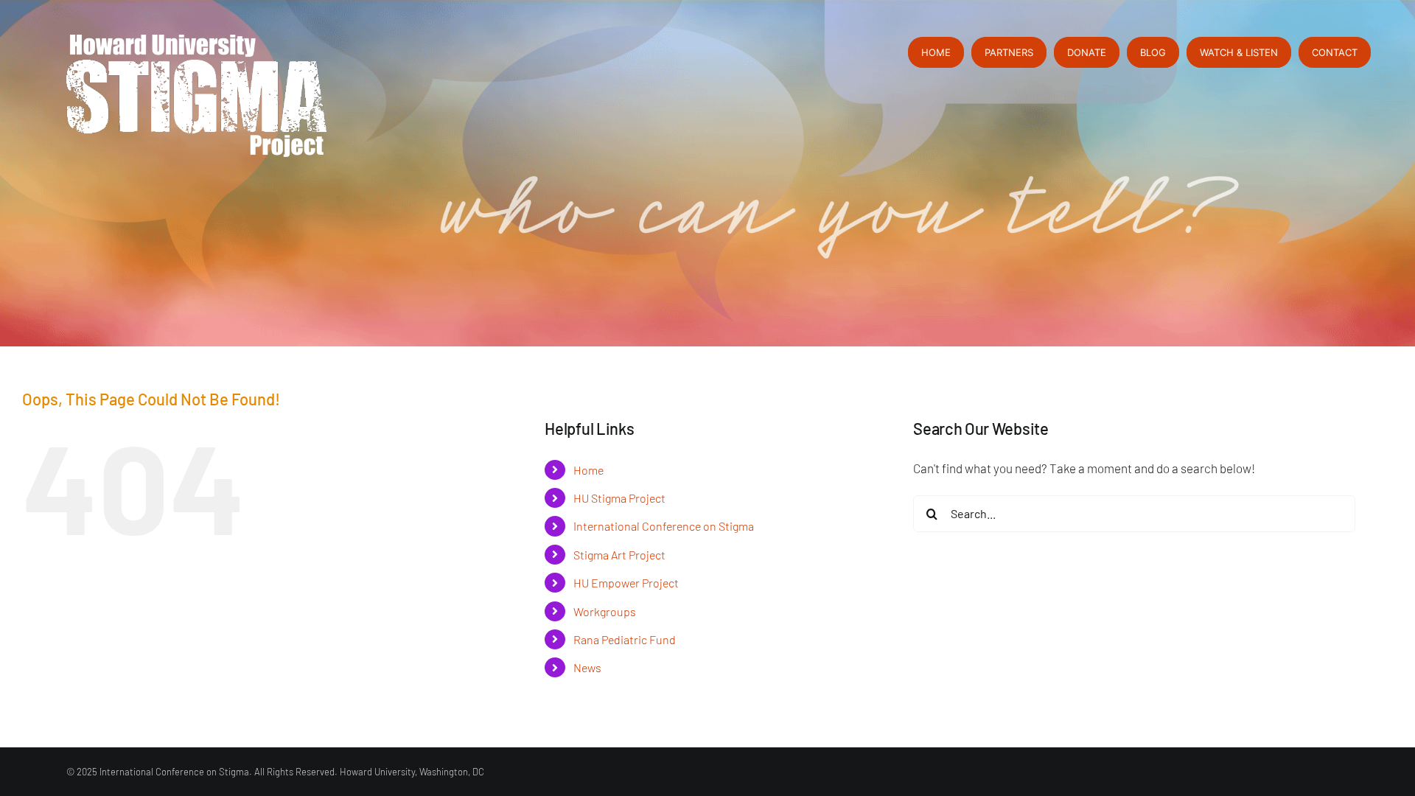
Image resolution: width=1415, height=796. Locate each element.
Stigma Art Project (619, 555)
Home (588, 470)
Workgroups (604, 611)
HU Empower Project (626, 583)
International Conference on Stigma (663, 526)
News (587, 667)
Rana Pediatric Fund (624, 639)
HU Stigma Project (619, 498)
